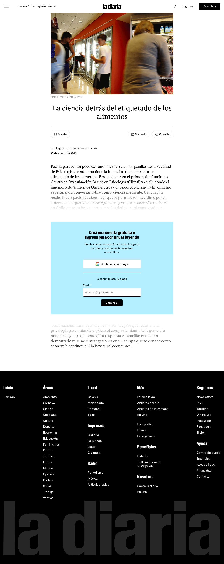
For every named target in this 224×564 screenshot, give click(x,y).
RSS (200, 403)
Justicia (48, 456)
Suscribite (209, 6)
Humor (142, 430)
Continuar (112, 302)
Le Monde (95, 441)
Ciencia (22, 6)
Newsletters (205, 397)
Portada (9, 397)
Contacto (203, 476)
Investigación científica (45, 6)
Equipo (142, 492)
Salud (47, 486)
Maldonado (96, 403)
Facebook (204, 427)
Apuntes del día (148, 403)
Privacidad (204, 470)
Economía (50, 433)
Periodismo (95, 473)
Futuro (47, 450)
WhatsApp (204, 415)
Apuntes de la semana (153, 409)
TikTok (201, 433)
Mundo (48, 468)
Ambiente (50, 397)
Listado (142, 456)
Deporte (49, 427)
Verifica (48, 498)
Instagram (204, 421)
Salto (91, 415)
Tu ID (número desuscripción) (149, 464)
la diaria (93, 435)
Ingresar (188, 6)
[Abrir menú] (6, 6)
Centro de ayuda (208, 453)
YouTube (202, 409)
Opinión (48, 474)
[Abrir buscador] (175, 6)
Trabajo (48, 492)
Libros (47, 462)
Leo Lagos (57, 148)
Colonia (93, 397)
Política (48, 480)
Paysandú (95, 409)
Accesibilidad (206, 465)
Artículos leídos (98, 484)
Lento (92, 447)
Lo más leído (146, 397)
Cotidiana (50, 415)
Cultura (48, 421)
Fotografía (144, 424)
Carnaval (49, 403)
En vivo (142, 415)
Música (93, 478)
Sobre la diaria (147, 486)
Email (87, 285)
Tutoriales (203, 459)
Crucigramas (146, 436)
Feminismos (51, 444)
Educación (50, 438)
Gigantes (94, 453)
